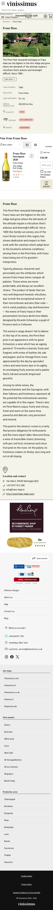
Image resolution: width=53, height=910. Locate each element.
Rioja (6, 820)
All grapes (8, 774)
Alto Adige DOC (26, 120)
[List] (27, 144)
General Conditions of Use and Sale (26, 893)
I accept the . (45, 174)
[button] (45, 16)
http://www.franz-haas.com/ (20, 494)
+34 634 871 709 (16, 636)
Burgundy (8, 813)
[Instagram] (7, 657)
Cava (6, 746)
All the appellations (12, 760)
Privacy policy (26, 884)
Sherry (7, 725)
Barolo (7, 841)
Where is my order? (17, 628)
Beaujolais (9, 827)
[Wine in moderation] (26, 580)
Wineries (6, 22)
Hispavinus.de (10, 706)
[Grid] (35, 144)
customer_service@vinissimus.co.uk (25, 649)
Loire (6, 834)
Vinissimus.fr (10, 685)
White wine (9, 739)
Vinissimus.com (11, 678)
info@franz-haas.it (15, 489)
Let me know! (46, 184)
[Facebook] (12, 657)
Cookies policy (26, 876)
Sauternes (9, 848)
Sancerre (8, 862)
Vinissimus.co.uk (12, 692)
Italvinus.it (9, 699)
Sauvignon (24, 128)
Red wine (8, 732)
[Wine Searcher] (26, 542)
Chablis (7, 855)
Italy (22, 112)
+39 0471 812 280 (15, 485)
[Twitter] (18, 657)
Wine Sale (8, 753)
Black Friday (9, 781)
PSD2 (20, 567)
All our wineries (11, 767)
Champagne (9, 799)
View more (8, 79)
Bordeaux (8, 806)
